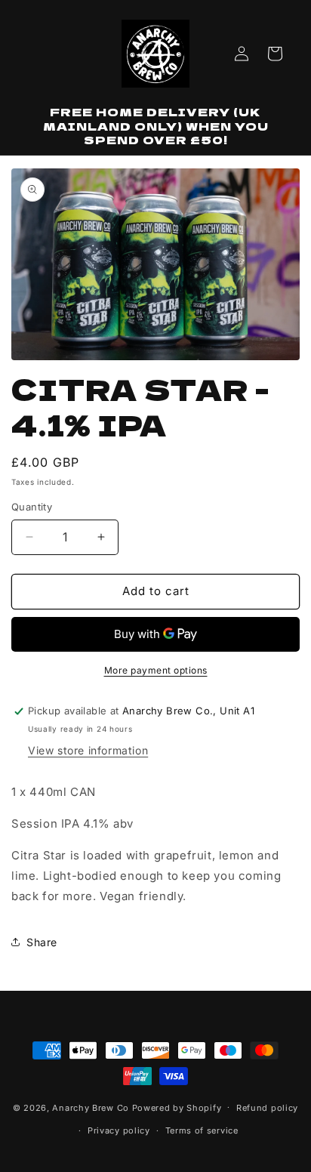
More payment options (156, 670)
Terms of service (202, 1130)
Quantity (31, 507)
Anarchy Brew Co (90, 1107)
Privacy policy (119, 1130)
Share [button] (41, 942)
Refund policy (267, 1108)
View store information (88, 750)
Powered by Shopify (177, 1107)
